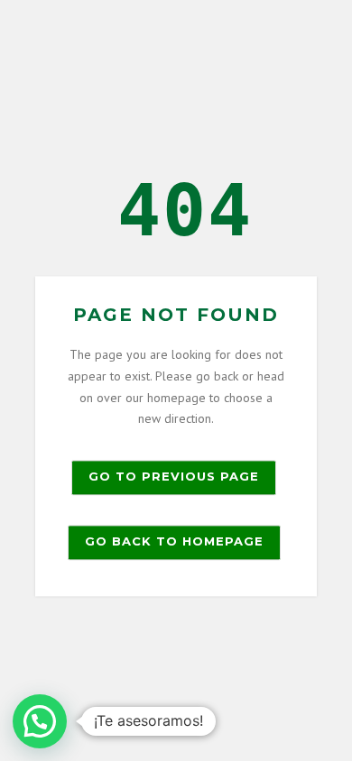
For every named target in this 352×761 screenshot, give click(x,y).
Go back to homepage (174, 542)
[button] (40, 721)
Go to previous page (173, 477)
